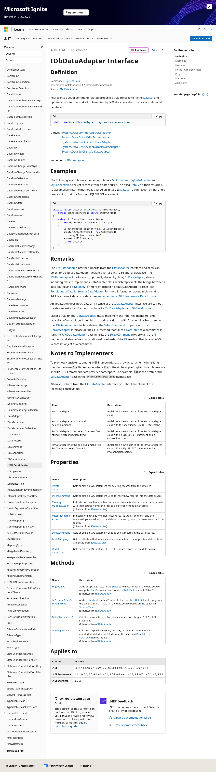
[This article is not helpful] (207, 94)
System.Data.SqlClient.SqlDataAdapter (86, 151)
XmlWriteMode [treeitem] (15, 743)
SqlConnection (59, 185)
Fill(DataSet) (58, 586)
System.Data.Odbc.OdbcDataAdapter (85, 137)
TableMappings (61, 539)
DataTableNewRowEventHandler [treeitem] (24, 278)
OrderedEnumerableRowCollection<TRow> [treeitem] (24, 590)
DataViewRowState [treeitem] (17, 305)
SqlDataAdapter (141, 180)
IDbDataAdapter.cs (70, 89)
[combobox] (23, 54)
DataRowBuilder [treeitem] (16, 159)
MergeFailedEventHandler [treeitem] (21, 557)
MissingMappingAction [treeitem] (20, 563)
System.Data (73, 81)
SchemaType (86, 607)
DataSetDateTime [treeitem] (16, 227)
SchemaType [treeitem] (14, 635)
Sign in (208, 29)
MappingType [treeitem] (14, 545)
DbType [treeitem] (11, 330)
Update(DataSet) (61, 630)
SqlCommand (120, 180)
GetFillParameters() (62, 617)
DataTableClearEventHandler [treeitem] (23, 252)
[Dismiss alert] (209, 6)
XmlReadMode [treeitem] (15, 737)
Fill (97, 330)
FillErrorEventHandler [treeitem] (19, 391)
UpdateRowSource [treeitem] (17, 719)
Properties (181, 74)
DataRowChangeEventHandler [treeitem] (24, 172)
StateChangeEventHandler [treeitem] (22, 659)
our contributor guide (72, 724)
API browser (78, 50)
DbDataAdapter (134, 277)
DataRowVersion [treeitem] (16, 209)
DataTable (132, 330)
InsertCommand (61, 495)
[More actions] (163, 50)
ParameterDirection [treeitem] (18, 598)
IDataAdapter (75, 160)
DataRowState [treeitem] (14, 202)
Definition (181, 56)
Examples (180, 60)
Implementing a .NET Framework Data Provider (127, 296)
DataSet (148, 98)
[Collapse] (42, 47)
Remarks (180, 65)
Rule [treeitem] (9, 623)
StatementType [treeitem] (15, 682)
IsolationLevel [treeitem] (14, 514)
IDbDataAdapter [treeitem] (18, 465)
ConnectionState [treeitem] (16, 69)
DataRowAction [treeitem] (15, 153)
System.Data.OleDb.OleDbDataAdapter (87, 142)
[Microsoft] (6, 29)
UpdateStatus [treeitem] (14, 725)
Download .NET (201, 38)
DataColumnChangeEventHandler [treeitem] (24, 108)
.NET (64, 50)
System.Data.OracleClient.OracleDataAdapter (91, 147)
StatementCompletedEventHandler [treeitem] (24, 674)
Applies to (181, 82)
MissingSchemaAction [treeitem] (19, 575)
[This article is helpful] (203, 94)
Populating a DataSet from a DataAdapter (76, 291)
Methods (180, 78)
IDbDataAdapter (66, 268)
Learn (54, 50)
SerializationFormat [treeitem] (18, 641)
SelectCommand (114, 325)
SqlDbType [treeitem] (13, 647)
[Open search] (199, 29)
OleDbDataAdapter (74, 334)
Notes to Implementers (188, 69)
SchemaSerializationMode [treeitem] (21, 629)
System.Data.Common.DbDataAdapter (86, 133)
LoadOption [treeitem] (13, 538)
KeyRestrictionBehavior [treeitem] (20, 532)
